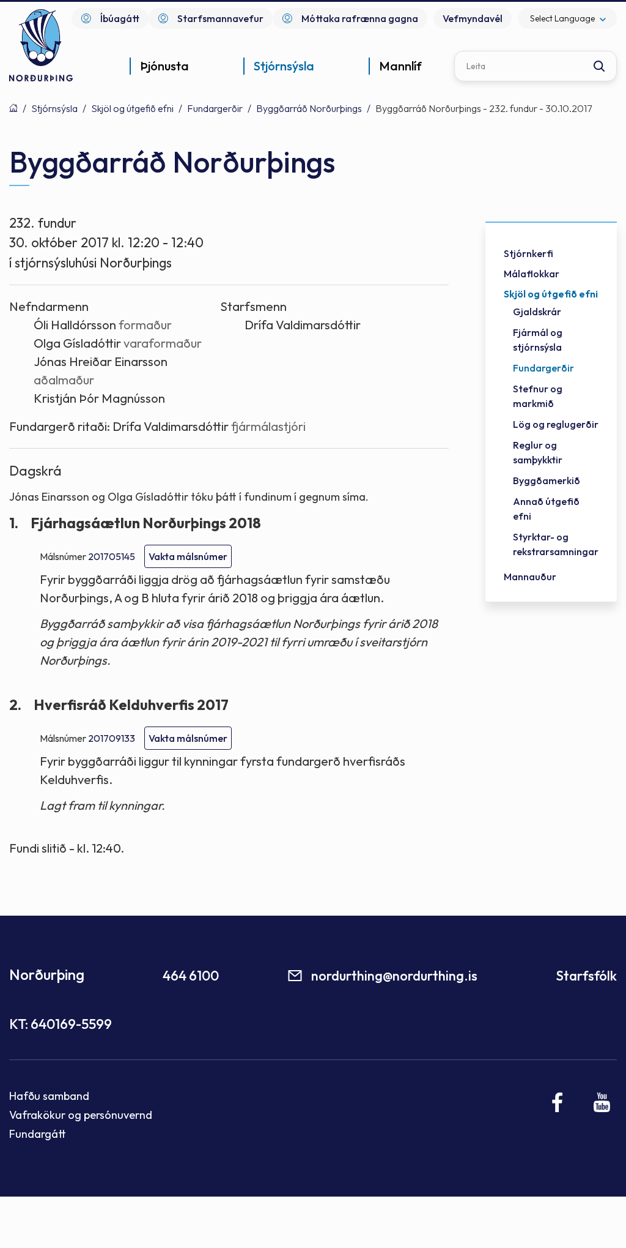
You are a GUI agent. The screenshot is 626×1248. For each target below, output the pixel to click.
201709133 (111, 738)
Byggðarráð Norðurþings (309, 108)
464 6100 (191, 975)
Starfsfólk (586, 975)
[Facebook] (558, 1102)
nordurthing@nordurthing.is (394, 975)
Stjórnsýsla (54, 108)
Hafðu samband (49, 1096)
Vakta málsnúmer (188, 556)
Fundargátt (37, 1134)
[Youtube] (602, 1102)
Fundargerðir (215, 108)
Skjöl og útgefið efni (132, 108)
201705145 (111, 556)
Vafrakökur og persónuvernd (80, 1115)
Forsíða (13, 107)
